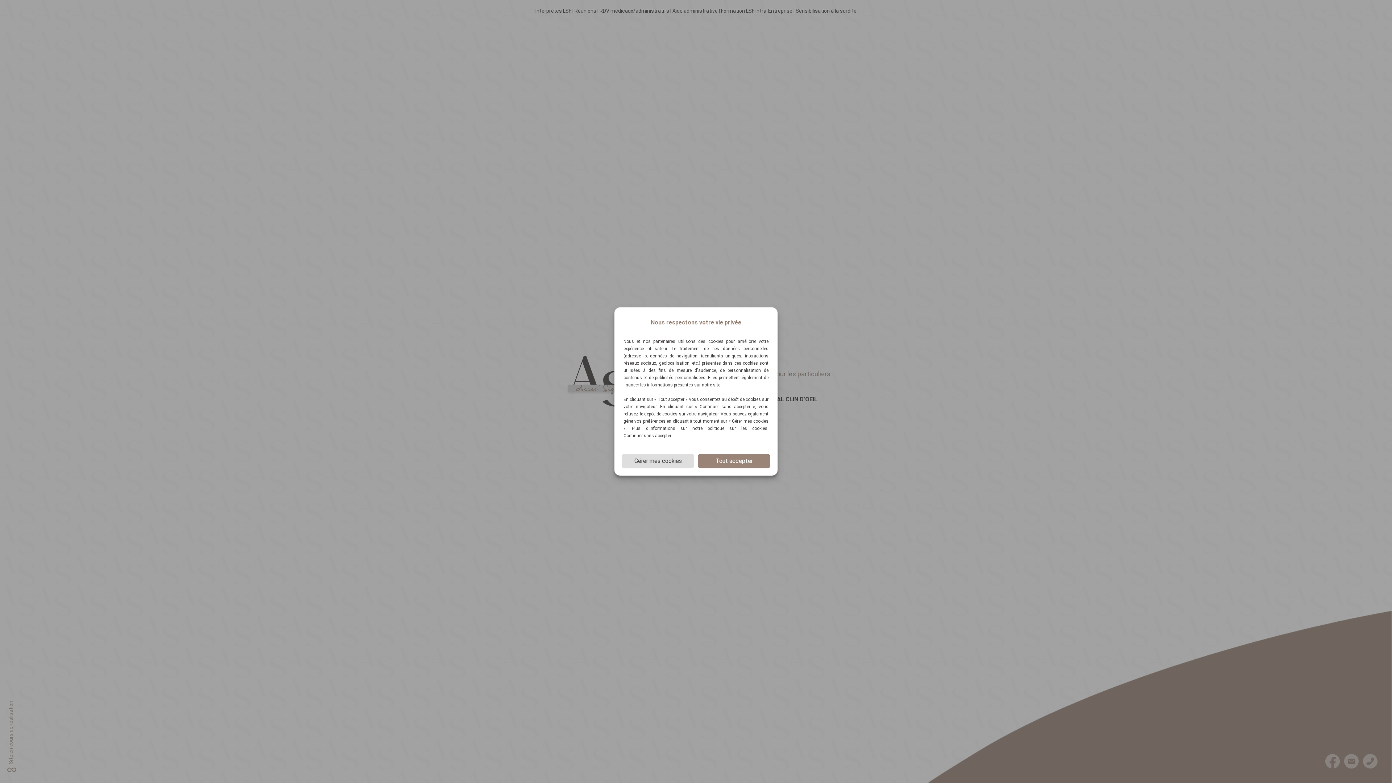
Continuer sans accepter (647, 435)
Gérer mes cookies (658, 460)
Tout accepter (734, 460)
